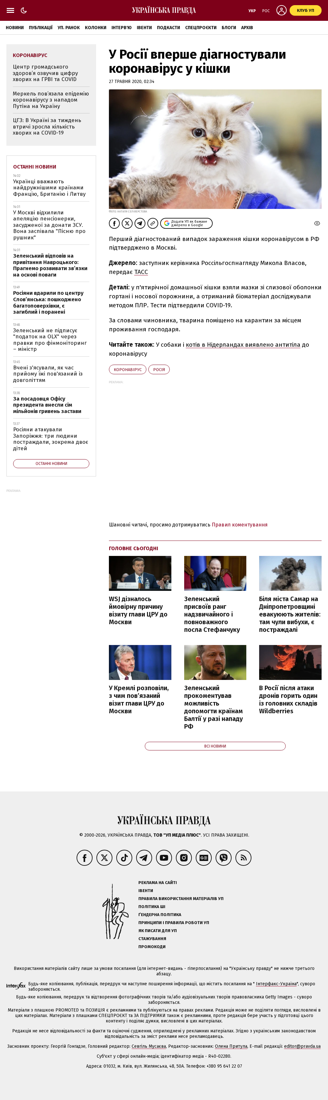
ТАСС (141, 272)
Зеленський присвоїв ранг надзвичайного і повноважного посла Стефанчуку (212, 614)
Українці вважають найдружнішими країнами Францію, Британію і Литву (49, 187)
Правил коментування (240, 525)
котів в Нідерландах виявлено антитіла (243, 344)
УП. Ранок (69, 27)
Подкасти (168, 27)
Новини (15, 27)
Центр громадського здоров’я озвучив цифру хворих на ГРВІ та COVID (45, 73)
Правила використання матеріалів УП (181, 898)
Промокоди (152, 946)
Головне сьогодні (133, 548)
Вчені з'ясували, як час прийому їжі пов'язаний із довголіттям (48, 374)
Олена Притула (231, 1046)
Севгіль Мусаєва (149, 1046)
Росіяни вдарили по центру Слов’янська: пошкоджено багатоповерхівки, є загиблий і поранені (48, 302)
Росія (159, 369)
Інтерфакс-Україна (276, 984)
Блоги (229, 27)
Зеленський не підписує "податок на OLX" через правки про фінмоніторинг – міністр (50, 340)
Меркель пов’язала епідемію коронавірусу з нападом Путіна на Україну (51, 100)
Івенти (144, 27)
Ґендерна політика (159, 914)
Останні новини (34, 167)
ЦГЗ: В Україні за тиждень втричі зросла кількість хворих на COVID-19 (47, 126)
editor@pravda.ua (302, 1046)
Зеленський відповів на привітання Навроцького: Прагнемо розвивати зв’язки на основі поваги (50, 265)
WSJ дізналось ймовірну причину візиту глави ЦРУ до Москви (138, 610)
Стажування (152, 938)
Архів (247, 27)
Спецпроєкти (201, 27)
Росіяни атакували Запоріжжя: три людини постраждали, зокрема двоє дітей (50, 439)
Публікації (41, 27)
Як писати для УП (157, 930)
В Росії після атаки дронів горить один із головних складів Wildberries (288, 699)
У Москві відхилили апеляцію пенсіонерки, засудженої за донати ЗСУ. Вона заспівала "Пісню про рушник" (49, 225)
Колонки (95, 27)
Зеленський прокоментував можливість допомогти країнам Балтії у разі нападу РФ (213, 707)
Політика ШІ (151, 906)
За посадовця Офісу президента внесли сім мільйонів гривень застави (47, 405)
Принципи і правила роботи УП (173, 922)
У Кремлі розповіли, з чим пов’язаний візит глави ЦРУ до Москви (139, 699)
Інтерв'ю (121, 27)
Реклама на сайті (157, 882)
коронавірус (128, 369)
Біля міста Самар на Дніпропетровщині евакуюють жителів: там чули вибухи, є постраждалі (290, 614)
